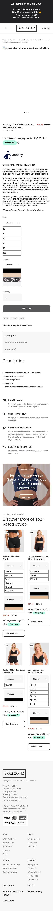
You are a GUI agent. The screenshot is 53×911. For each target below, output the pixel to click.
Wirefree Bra (8, 842)
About (31, 885)
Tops (30, 834)
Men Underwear (10, 868)
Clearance (8, 885)
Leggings (32, 868)
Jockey (22, 318)
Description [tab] (10, 335)
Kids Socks (33, 879)
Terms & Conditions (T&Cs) (13, 893)
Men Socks (33, 875)
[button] (4, 28)
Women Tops (34, 839)
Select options (12, 633)
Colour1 (6, 259)
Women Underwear (24, 40)
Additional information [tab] (16, 342)
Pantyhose (33, 864)
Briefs (12, 40)
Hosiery (32, 859)
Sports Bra (7, 846)
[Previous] (8, 82)
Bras (5, 834)
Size (4, 217)
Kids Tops (32, 846)
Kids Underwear (10, 872)
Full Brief (38, 40)
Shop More (26, 497)
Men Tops (32, 842)
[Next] (45, 82)
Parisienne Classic (24, 325)
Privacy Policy (35, 891)
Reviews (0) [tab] (10, 349)
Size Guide (8, 900)
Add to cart (26, 309)
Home (5, 40)
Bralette (6, 850)
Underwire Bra (9, 839)
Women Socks (34, 872)
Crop (5, 854)
